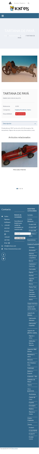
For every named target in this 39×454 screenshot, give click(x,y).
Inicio (5, 36)
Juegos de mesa (32, 303)
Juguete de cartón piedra (31, 308)
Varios (23, 36)
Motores (30, 360)
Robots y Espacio (30, 372)
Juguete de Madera (31, 314)
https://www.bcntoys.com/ (12, 249)
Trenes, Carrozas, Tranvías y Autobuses (32, 293)
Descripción (7, 123)
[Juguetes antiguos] (19, 9)
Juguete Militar (31, 280)
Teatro (29, 385)
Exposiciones (31, 240)
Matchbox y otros (32, 235)
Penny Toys (32, 287)
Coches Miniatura (30, 220)
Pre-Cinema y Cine (31, 364)
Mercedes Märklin (19, 170)
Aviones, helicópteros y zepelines (33, 255)
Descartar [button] (15, 448)
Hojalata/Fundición (14, 36)
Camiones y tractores (32, 265)
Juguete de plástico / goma (32, 331)
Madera (31, 409)
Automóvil (32, 250)
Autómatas (32, 394)
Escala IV (32, 434)
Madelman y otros (31, 355)
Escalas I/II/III (31, 438)
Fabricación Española (32, 324)
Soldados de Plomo (31, 380)
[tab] (19, 123)
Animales (32, 247)
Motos (31, 284)
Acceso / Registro (19, 3)
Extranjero (32, 405)
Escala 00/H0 (33, 430)
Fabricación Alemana (32, 319)
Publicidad (30, 368)
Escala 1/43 (32, 224)
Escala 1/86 (32, 230)
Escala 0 (31, 427)
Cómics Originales (30, 419)
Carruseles (32, 269)
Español (31, 402)
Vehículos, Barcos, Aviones (32, 343)
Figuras (31, 272)
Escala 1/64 (32, 227)
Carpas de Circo (32, 398)
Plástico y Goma (32, 413)
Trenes (29, 424)
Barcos (31, 261)
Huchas (31, 275)
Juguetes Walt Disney (32, 350)
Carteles (30, 215)
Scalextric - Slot (32, 376)
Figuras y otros (31, 337)
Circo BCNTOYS (30, 390)
